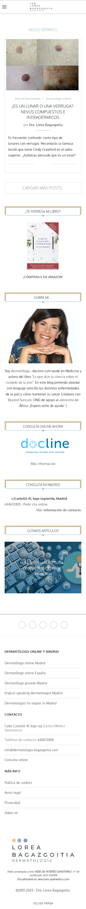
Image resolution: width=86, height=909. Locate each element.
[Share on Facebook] (41, 164)
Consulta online (16, 760)
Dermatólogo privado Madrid (26, 683)
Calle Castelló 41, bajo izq (23, 726)
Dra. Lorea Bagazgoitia (46, 125)
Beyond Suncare (20, 400)
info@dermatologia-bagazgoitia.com (31, 750)
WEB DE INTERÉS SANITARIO (52, 871)
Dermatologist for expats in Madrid (30, 703)
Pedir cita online (35, 504)
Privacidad (12, 803)
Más (58, 510)
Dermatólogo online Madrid (25, 663)
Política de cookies (18, 783)
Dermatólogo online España (25, 673)
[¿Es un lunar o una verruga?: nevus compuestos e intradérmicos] (43, 64)
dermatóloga (20, 371)
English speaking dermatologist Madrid (33, 693)
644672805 (13, 504)
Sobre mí (11, 813)
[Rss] (64, 625)
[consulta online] (43, 446)
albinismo (66, 400)
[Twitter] (32, 625)
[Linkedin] (53, 625)
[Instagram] (43, 625)
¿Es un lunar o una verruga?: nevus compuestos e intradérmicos (43, 111)
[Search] (81, 7)
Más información (43, 464)
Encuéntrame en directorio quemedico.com (43, 879)
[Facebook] (22, 625)
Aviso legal (13, 792)
